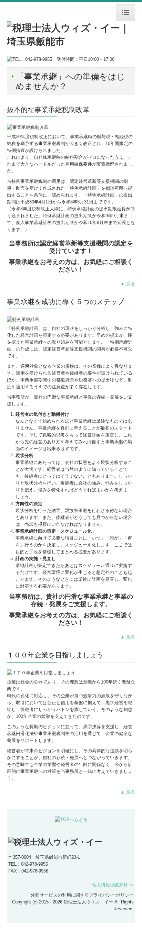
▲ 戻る (127, 283)
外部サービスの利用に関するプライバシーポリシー (82, 895)
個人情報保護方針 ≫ (113, 884)
